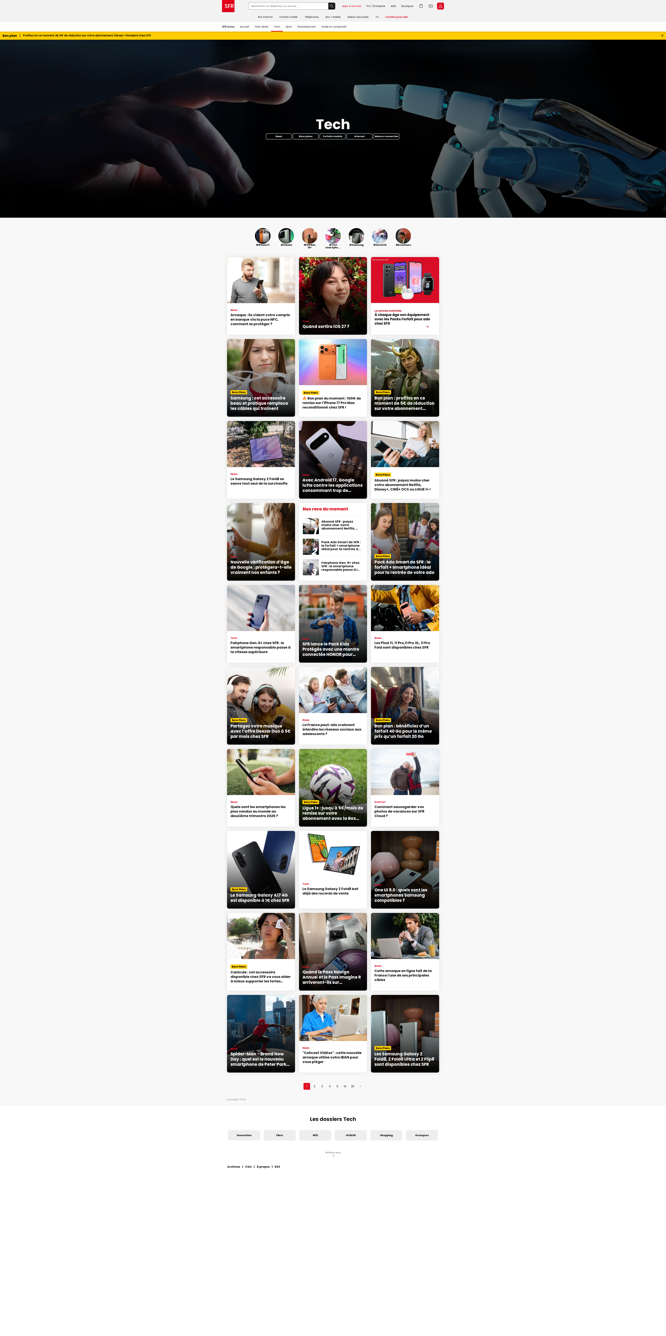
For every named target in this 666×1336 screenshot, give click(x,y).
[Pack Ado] (405, 296)
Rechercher (331, 6)
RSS (277, 1167)
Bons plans (306, 136)
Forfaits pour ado (397, 17)
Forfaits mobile (289, 17)
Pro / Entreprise (376, 6)
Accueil (244, 26)
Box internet (265, 17)
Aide (393, 6)
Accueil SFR (228, 6)
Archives (233, 1167)
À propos (263, 1167)
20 (352, 1086)
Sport (289, 26)
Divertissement (307, 26)
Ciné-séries (261, 26)
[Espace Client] (440, 6)
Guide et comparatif (334, 26)
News (279, 136)
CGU (248, 1167)
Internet (359, 136)
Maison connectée (386, 136)
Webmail (431, 6)
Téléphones (312, 17)
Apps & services (351, 6)
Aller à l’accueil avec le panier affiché (421, 6)
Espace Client (440, 6)
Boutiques (407, 6)
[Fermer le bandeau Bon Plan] (662, 36)
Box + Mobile (333, 17)
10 (345, 1086)
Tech (277, 26)
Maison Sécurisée (358, 17)
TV (377, 17)
